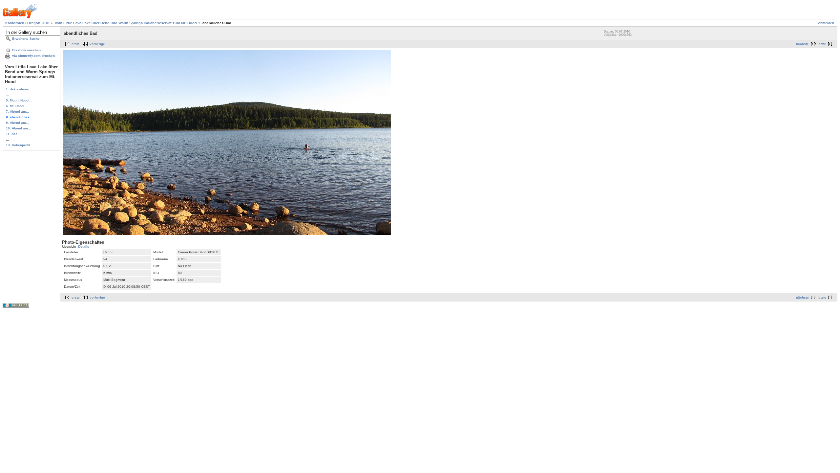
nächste (802, 44)
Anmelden (826, 23)
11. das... (13, 134)
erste (76, 44)
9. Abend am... (17, 122)
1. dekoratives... (19, 89)
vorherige (97, 44)
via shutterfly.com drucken (33, 55)
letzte (822, 44)
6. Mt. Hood (15, 106)
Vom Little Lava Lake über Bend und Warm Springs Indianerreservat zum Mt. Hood (126, 23)
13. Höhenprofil (18, 145)
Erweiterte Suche (26, 38)
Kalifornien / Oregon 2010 (27, 23)
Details (83, 246)
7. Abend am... (17, 111)
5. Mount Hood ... (19, 100)
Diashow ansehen (26, 50)
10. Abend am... (18, 128)
